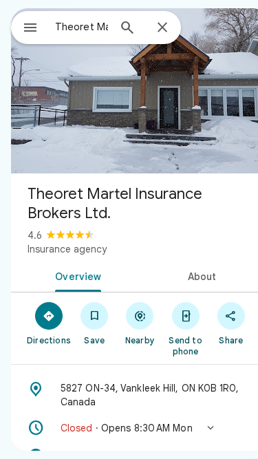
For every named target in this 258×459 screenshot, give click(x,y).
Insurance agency (67, 249)
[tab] (76, 275)
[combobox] (81, 27)
